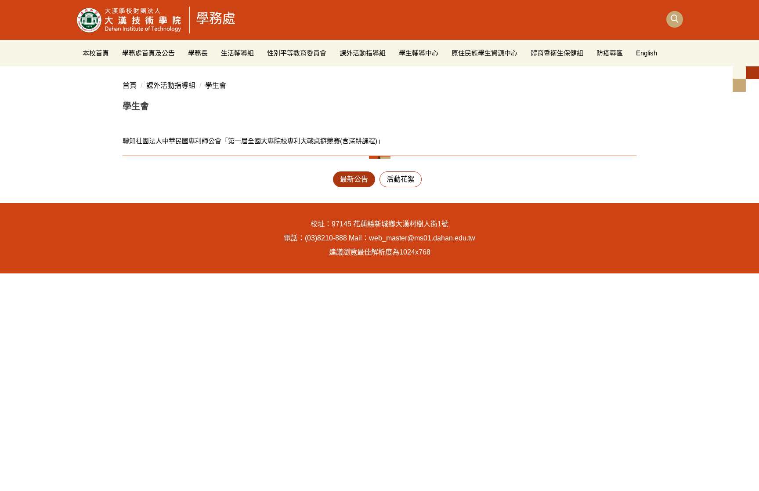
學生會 (215, 85)
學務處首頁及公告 (148, 53)
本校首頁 (96, 53)
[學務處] (129, 20)
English (646, 53)
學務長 (198, 53)
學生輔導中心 (418, 53)
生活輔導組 (237, 53)
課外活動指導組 (363, 53)
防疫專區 (609, 53)
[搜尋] (674, 19)
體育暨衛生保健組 (557, 53)
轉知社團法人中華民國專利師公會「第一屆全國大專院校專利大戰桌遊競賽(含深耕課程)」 (253, 141)
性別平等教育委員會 (296, 53)
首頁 (130, 85)
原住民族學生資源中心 (484, 53)
